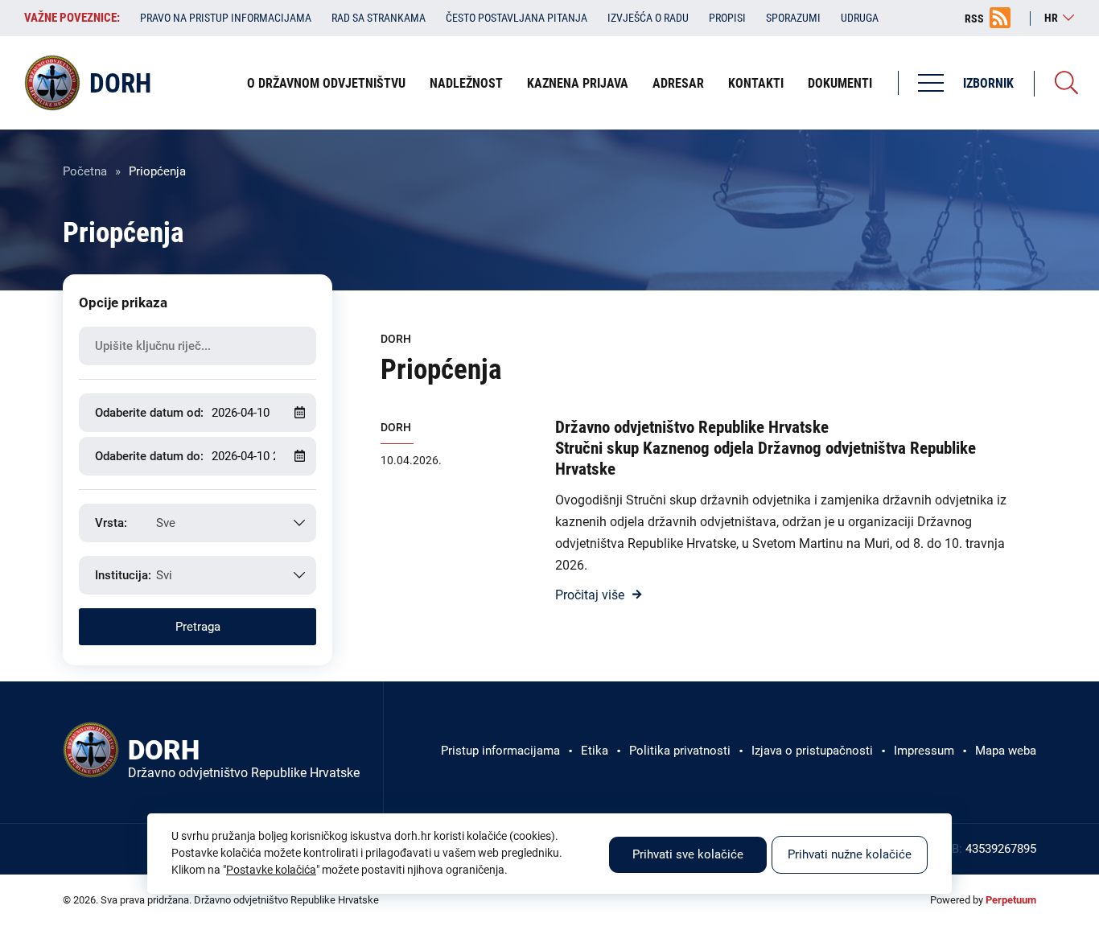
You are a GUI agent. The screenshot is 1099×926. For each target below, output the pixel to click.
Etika (594, 750)
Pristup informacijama (500, 750)
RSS (974, 18)
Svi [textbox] (164, 575)
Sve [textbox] (165, 523)
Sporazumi (793, 17)
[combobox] (197, 523)
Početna (85, 171)
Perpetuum (1011, 900)
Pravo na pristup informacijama (225, 17)
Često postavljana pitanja (516, 17)
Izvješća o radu (648, 17)
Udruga (860, 17)
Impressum (924, 750)
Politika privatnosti (680, 750)
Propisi (727, 17)
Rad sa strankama (378, 17)
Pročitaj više (589, 595)
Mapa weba (1005, 750)
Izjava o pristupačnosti (812, 750)
